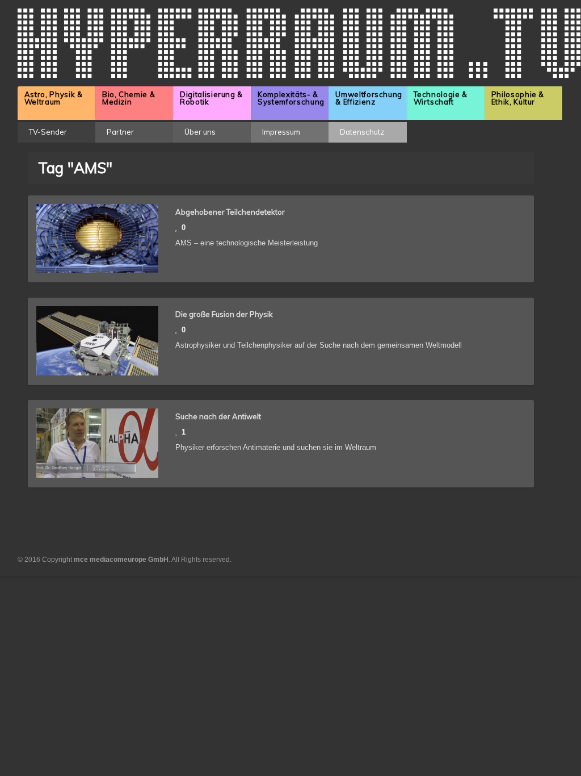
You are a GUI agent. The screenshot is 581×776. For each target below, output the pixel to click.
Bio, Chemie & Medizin (128, 98)
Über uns (200, 131)
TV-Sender (48, 131)
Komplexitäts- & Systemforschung (291, 98)
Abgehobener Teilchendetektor (230, 211)
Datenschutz (362, 131)
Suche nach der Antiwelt (218, 416)
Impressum (281, 131)
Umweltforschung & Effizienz (368, 98)
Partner (120, 131)
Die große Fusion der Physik (224, 314)
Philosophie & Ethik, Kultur (517, 98)
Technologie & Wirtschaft (441, 98)
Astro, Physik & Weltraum (53, 98)
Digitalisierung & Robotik (211, 98)
